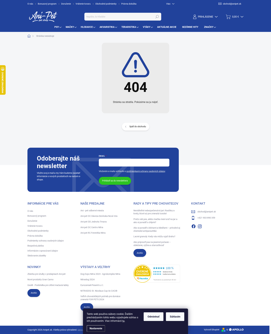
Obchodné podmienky (106, 4)
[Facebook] (193, 225)
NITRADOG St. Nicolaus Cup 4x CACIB (98, 291)
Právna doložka (128, 4)
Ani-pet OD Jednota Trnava (93, 221)
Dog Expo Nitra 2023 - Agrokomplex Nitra (100, 274)
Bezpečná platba (35, 245)
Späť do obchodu (137, 126)
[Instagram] (199, 225)
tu (123, 320)
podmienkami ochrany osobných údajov (146, 171)
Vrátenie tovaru (83, 4)
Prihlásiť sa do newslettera (115, 180)
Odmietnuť (153, 316)
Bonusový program (47, 4)
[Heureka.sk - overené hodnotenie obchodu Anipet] (156, 274)
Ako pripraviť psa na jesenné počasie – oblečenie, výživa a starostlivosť (152, 243)
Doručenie (66, 4)
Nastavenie (96, 328)
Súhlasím (175, 316)
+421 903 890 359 (206, 217)
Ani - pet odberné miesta (92, 210)
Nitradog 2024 (87, 279)
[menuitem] (58, 27)
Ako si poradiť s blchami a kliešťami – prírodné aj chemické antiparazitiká (156, 229)
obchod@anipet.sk (206, 211)
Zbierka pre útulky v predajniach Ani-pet (46, 274)
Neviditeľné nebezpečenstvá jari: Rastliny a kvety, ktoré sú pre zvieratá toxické (154, 212)
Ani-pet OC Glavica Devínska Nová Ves (98, 216)
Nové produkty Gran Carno (40, 279)
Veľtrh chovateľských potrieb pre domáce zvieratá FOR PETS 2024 (100, 298)
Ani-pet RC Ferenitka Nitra (93, 233)
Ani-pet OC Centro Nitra (91, 227)
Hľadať (157, 16)
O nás (30, 4)
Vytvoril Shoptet (211, 329)
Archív (140, 253)
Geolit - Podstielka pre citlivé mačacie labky (48, 285)
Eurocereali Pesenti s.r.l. (92, 285)
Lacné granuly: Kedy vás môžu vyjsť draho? (154, 236)
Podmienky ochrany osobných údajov (45, 240)
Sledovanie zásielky (36, 255)
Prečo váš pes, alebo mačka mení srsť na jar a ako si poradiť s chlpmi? (155, 221)
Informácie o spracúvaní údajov (42, 250)
